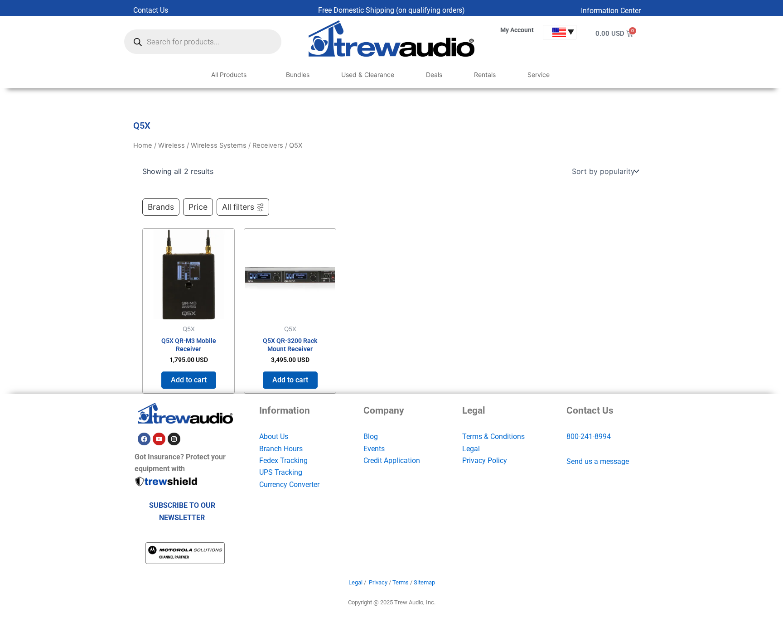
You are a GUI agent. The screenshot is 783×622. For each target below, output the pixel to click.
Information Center (611, 10)
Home (142, 145)
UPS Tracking (280, 472)
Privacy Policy (484, 460)
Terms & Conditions (493, 436)
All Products (228, 74)
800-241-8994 (588, 436)
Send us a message (597, 461)
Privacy (378, 582)
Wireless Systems (218, 145)
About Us (273, 436)
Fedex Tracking (283, 460)
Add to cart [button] (189, 380)
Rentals (485, 74)
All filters (238, 207)
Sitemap (424, 582)
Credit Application (391, 460)
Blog (370, 436)
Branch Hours (281, 448)
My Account (517, 30)
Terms (400, 582)
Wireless (171, 145)
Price (198, 207)
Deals (434, 74)
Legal (471, 448)
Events (374, 448)
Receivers (267, 145)
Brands (161, 207)
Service (538, 74)
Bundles (297, 74)
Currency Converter (289, 484)
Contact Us (150, 10)
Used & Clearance (367, 74)
